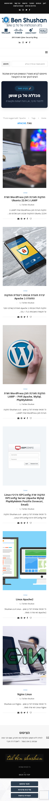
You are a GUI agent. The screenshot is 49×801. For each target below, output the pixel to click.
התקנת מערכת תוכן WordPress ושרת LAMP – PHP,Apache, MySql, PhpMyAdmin (24, 396)
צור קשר (17, 3)
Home (43, 118)
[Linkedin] (20, 10)
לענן (44, 3)
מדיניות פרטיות (30, 6)
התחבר (31, 3)
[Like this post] (31, 218)
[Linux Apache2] (24, 560)
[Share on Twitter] (24, 218)
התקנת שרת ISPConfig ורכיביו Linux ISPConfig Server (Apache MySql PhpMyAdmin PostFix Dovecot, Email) (24, 499)
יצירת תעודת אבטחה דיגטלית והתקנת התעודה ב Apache (24, 296)
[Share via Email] (18, 218)
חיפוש (5, 64)
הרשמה (24, 3)
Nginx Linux (24, 694)
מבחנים (38, 3)
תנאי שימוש (8, 3)
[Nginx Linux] (24, 655)
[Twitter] (26, 10)
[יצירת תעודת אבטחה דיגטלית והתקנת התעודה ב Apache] (24, 256)
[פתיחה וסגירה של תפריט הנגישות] (6, 19)
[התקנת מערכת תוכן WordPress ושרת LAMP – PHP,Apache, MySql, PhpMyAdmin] (24, 354)
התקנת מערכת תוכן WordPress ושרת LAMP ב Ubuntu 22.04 (24, 198)
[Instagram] (23, 10)
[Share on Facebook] (27, 218)
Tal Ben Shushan (28, 205)
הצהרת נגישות (18, 6)
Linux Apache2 (24, 599)
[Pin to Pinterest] (21, 218)
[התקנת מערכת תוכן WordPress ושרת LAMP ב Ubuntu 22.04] (24, 158)
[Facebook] (29, 10)
